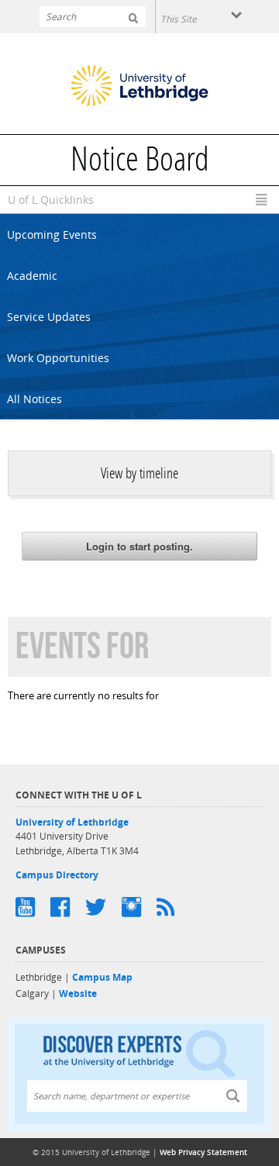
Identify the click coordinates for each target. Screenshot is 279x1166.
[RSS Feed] (173, 907)
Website (78, 993)
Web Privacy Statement (203, 1152)
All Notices (34, 399)
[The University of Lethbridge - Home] (139, 87)
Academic (32, 275)
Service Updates (49, 316)
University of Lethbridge (72, 822)
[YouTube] (33, 907)
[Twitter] (103, 907)
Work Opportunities (58, 357)
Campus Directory (57, 875)
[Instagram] (139, 907)
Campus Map (102, 977)
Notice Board (140, 162)
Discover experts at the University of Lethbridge (139, 1052)
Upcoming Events (52, 234)
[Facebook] (67, 907)
